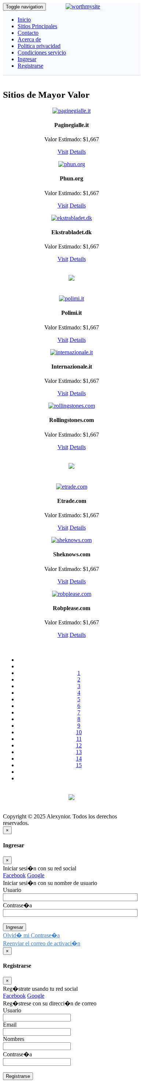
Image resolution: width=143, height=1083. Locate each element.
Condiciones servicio (42, 52)
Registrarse (30, 66)
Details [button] (78, 152)
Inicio (24, 19)
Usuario (12, 1010)
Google (35, 875)
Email (9, 1025)
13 (79, 752)
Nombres (13, 1039)
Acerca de (29, 39)
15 (79, 765)
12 (79, 745)
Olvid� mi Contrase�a (31, 935)
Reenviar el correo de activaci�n (41, 943)
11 (79, 739)
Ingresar (27, 59)
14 (79, 758)
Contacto (28, 33)
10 (79, 732)
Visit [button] (63, 152)
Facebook (14, 875)
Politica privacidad (39, 46)
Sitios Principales (37, 26)
